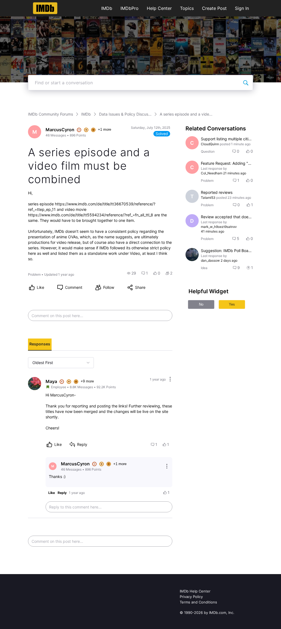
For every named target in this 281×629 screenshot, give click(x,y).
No (201, 304)
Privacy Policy (191, 596)
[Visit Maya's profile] (34, 383)
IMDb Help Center (195, 591)
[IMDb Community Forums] (45, 8)
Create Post (214, 8)
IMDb (106, 8)
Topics (187, 8)
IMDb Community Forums (50, 114)
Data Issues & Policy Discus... (125, 114)
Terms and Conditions (198, 602)
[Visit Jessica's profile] (192, 254)
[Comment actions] (170, 379)
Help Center (159, 8)
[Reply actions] (167, 466)
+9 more (87, 381)
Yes (232, 304)
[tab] (40, 345)
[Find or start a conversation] (245, 82)
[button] (131, 273)
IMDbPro (129, 8)
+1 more (104, 129)
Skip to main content (23, 4)
